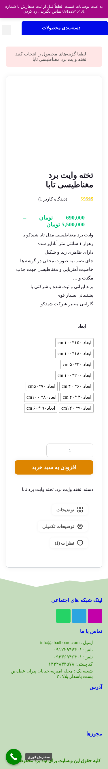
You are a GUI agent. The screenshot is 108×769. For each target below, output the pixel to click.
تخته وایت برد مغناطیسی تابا (59, 59)
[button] (6, 30)
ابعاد (82, 326)
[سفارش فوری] (14, 757)
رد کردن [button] (30, 11)
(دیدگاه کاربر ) (52, 198)
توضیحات (65, 509)
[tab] (70, 509)
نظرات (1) (64, 543)
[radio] (74, 342)
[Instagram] (95, 616)
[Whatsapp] (63, 616)
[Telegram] (79, 616)
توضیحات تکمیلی (58, 526)
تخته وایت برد (68, 489)
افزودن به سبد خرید (54, 467)
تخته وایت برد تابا (38, 489)
